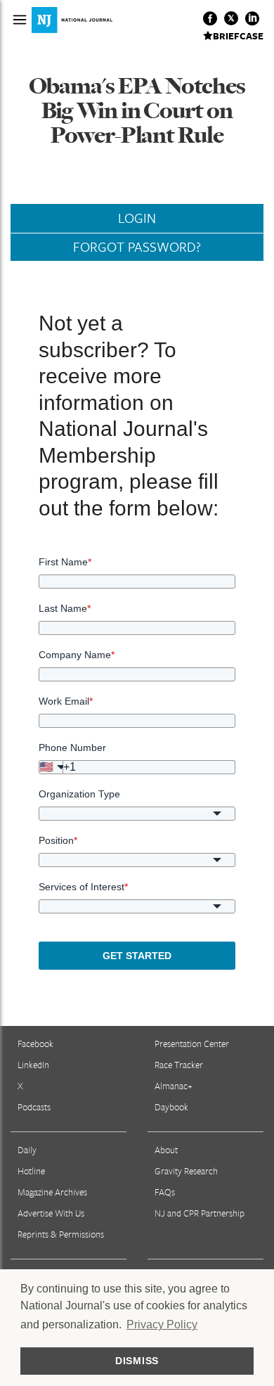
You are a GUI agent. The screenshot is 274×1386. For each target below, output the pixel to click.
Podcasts (34, 1107)
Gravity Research (186, 1170)
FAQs (165, 1192)
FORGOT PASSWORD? (137, 247)
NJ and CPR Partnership (199, 1213)
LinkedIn (33, 1064)
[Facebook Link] (210, 18)
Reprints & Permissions (61, 1234)
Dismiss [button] (137, 1360)
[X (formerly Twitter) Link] (231, 18)
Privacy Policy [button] (161, 1324)
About (166, 1149)
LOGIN (137, 218)
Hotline (31, 1170)
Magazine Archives (52, 1192)
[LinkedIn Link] (252, 18)
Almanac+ (174, 1085)
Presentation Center (192, 1043)
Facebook (35, 1043)
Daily (27, 1149)
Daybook (171, 1107)
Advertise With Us (51, 1213)
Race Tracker (179, 1064)
